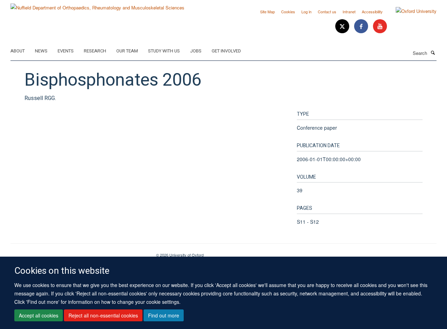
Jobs (195, 51)
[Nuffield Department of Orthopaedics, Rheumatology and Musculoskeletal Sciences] (97, 5)
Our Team (127, 51)
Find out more (163, 315)
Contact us (327, 11)
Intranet (349, 11)
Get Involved (226, 51)
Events (66, 51)
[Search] (433, 52)
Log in (306, 11)
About (17, 51)
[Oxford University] (411, 11)
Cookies (288, 11)
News (41, 51)
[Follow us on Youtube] (380, 26)
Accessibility (372, 11)
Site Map (267, 11)
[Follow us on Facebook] (361, 26)
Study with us (164, 51)
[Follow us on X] (343, 26)
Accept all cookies (38, 315)
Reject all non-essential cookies (103, 315)
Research (95, 51)
